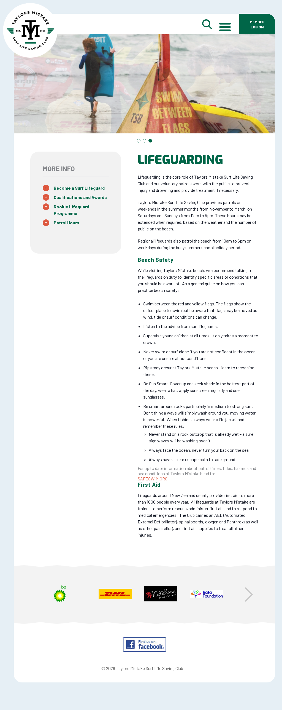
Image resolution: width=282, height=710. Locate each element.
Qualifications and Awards (80, 197)
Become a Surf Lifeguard (79, 187)
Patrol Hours (66, 222)
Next (249, 594)
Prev (40, 594)
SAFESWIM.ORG (152, 478)
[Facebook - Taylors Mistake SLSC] (144, 650)
